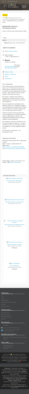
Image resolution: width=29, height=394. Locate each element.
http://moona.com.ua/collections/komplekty (13, 147)
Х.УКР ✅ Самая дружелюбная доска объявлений (13, 5)
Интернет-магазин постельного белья (14, 202)
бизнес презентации (19, 386)
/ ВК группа (17, 327)
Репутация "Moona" (9, 66)
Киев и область (9, 55)
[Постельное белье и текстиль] (14, 242)
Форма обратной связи (8, 345)
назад (4, 37)
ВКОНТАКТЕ (11, 327)
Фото (5, 40)
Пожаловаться (8, 78)
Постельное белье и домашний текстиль (14, 224)
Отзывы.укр (7, 368)
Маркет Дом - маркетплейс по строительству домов (14, 337)
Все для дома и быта (14, 19)
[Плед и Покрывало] (14, 263)
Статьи (3, 298)
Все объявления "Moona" (11, 68)
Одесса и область (12, 226)
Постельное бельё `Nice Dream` (14, 180)
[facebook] (6, 1)
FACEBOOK (5, 325)
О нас (2, 296)
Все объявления (5, 306)
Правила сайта (4, 300)
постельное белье (10, 148)
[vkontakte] (3, 1)
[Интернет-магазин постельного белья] (14, 199)
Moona (7, 60)
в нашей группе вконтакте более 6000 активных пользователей (11, 330)
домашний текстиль (21, 148)
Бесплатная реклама (6, 316)
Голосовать (17, 66)
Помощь (3, 304)
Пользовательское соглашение (8, 302)
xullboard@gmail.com (8, 347)
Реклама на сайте (5, 314)
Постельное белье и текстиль (14, 244)
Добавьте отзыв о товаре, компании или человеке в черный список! (16, 379)
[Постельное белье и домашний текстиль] (14, 221)
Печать (6, 76)
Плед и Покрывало (14, 265)
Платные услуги (5, 312)
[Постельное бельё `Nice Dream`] (14, 178)
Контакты (3, 319)
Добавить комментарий (14, 162)
